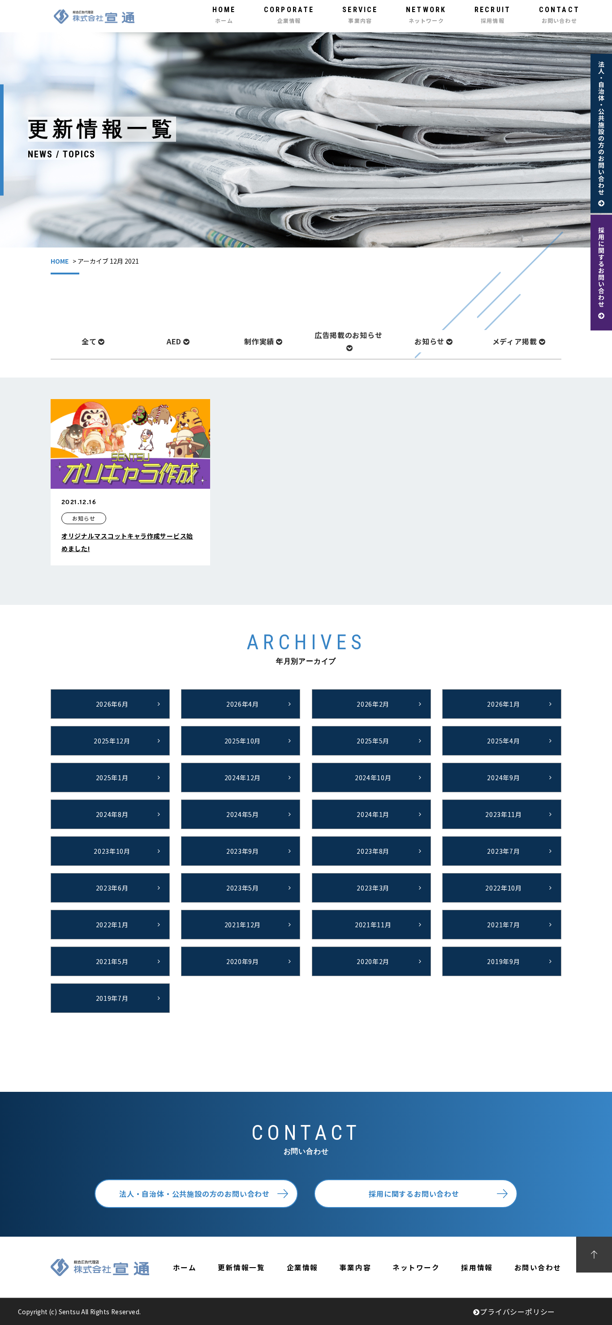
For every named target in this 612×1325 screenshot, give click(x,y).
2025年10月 (242, 740)
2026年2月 (373, 703)
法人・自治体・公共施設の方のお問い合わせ (194, 1193)
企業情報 (302, 1267)
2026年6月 (112, 703)
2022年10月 (503, 887)
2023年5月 (242, 887)
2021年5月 (112, 961)
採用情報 (476, 1267)
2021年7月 (503, 924)
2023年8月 (373, 851)
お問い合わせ (537, 1267)
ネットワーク (416, 1267)
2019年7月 (112, 998)
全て (89, 341)
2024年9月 (503, 777)
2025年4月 (503, 740)
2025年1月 (112, 777)
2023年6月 (112, 887)
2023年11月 (503, 814)
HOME (60, 260)
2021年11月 (373, 924)
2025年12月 (112, 740)
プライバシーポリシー (517, 1311)
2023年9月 (242, 851)
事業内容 (355, 1267)
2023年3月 (373, 887)
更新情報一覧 (241, 1267)
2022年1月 (112, 924)
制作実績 (259, 341)
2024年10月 (373, 777)
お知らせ (429, 341)
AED (174, 341)
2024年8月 (112, 814)
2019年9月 (503, 961)
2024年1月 (373, 814)
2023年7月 (503, 851)
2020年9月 (242, 961)
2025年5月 (373, 740)
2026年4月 (242, 703)
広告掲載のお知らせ (348, 335)
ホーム (185, 1267)
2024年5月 (242, 814)
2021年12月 (242, 924)
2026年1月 (503, 703)
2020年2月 (373, 961)
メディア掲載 (514, 341)
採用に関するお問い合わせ (414, 1193)
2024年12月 (242, 777)
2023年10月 (112, 851)
